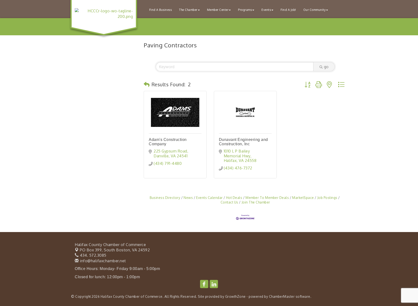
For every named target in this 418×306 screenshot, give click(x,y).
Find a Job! (288, 10)
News (188, 198)
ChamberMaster (282, 296)
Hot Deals (234, 198)
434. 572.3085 (92, 255)
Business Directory (165, 198)
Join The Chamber (256, 202)
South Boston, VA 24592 (115, 250)
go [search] (326, 66)
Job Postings (327, 198)
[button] (147, 84)
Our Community (314, 10)
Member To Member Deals (267, 198)
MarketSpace (303, 198)
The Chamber (188, 10)
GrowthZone (235, 296)
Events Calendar (209, 198)
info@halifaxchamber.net (102, 260)
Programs (245, 10)
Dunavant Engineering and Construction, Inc (243, 142)
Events (266, 10)
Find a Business (160, 10)
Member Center (218, 10)
